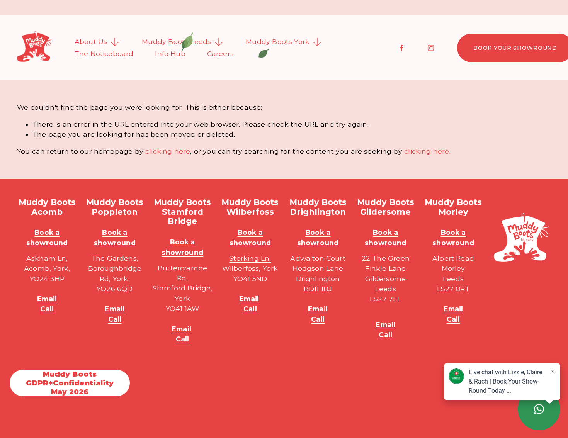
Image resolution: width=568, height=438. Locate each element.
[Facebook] (401, 48)
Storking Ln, (250, 258)
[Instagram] (431, 48)
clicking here (167, 151)
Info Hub (170, 53)
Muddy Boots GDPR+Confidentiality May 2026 (70, 383)
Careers (220, 53)
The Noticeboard (104, 53)
